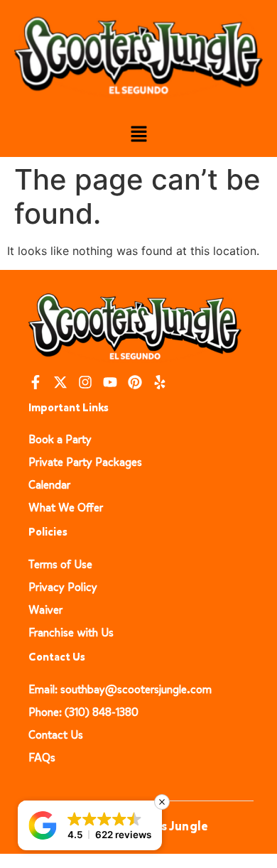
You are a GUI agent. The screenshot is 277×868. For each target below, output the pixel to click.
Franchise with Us (71, 632)
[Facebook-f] (35, 382)
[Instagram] (85, 382)
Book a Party (60, 439)
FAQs (41, 757)
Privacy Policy (62, 587)
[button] (138, 134)
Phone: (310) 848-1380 (83, 712)
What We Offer (65, 507)
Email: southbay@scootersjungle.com (120, 689)
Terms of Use (60, 564)
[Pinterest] (135, 382)
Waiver (45, 609)
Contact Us (55, 734)
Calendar (49, 484)
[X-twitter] (60, 382)
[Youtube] (110, 382)
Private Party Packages (85, 462)
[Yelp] (160, 382)
